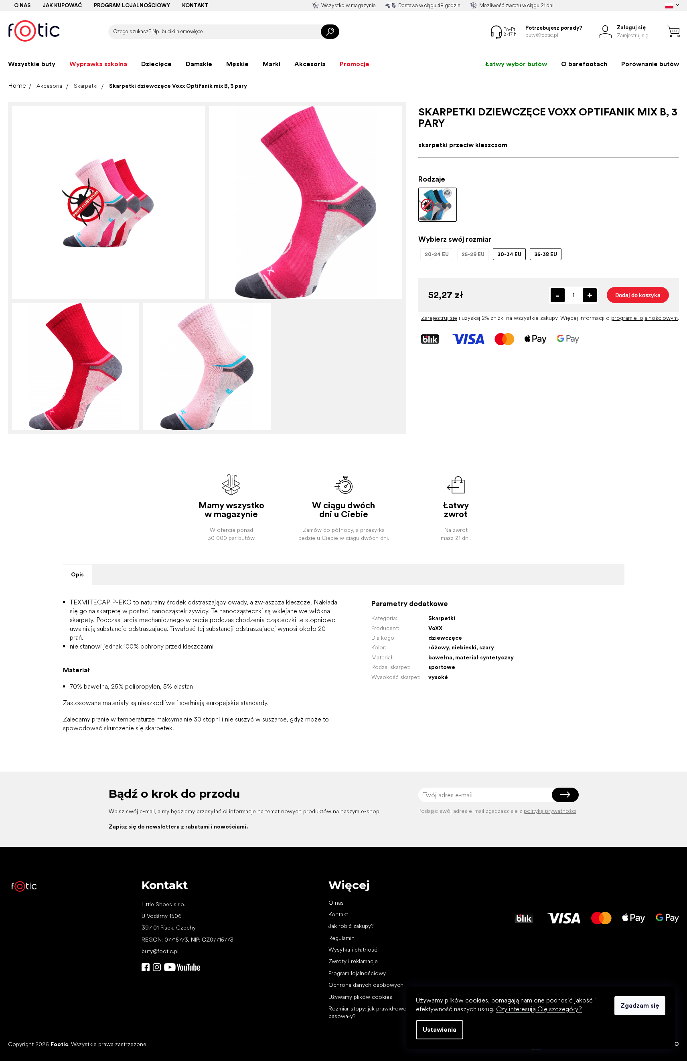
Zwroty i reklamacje (353, 961)
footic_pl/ (157, 967)
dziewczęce (445, 638)
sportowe (441, 667)
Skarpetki (441, 618)
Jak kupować (62, 5)
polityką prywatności (550, 811)
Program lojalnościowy (132, 5)
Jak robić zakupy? (350, 926)
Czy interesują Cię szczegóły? (539, 1009)
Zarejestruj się (439, 318)
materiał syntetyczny (484, 657)
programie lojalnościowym (644, 318)
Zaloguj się (565, 795)
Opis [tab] (77, 574)
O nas (22, 5)
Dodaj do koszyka (638, 294)
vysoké (438, 677)
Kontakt (195, 5)
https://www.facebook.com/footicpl (146, 967)
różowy (438, 647)
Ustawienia (439, 1029)
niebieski (464, 647)
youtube (182, 967)
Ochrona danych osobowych (365, 985)
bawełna (440, 657)
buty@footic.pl (160, 951)
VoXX (435, 628)
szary (486, 647)
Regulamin (341, 938)
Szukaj (330, 31)
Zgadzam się (639, 1005)
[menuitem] (31, 64)
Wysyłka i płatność (352, 949)
